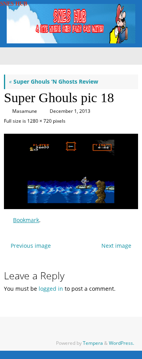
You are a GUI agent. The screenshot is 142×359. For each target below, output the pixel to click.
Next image (116, 245)
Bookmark (26, 220)
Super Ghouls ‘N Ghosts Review (53, 81)
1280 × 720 (39, 121)
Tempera (93, 343)
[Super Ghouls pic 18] (71, 171)
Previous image (31, 245)
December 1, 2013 (70, 111)
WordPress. (121, 343)
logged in (51, 288)
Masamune (24, 111)
